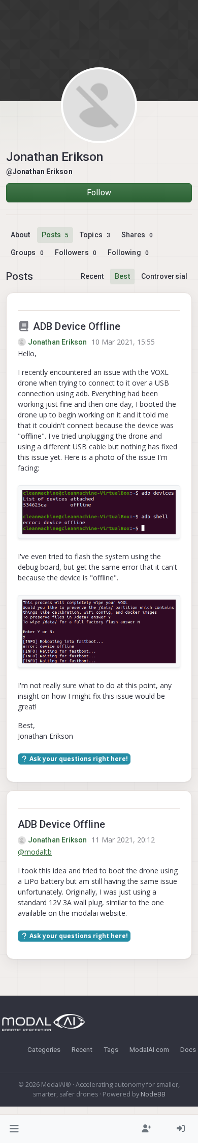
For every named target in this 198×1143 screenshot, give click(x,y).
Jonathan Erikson (57, 342)
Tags (111, 1049)
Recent (92, 276)
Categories (43, 1049)
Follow (99, 192)
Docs (188, 1049)
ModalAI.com (149, 1049)
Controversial (164, 276)
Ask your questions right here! (78, 758)
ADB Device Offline (75, 326)
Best (122, 276)
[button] (14, 1129)
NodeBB (153, 1094)
